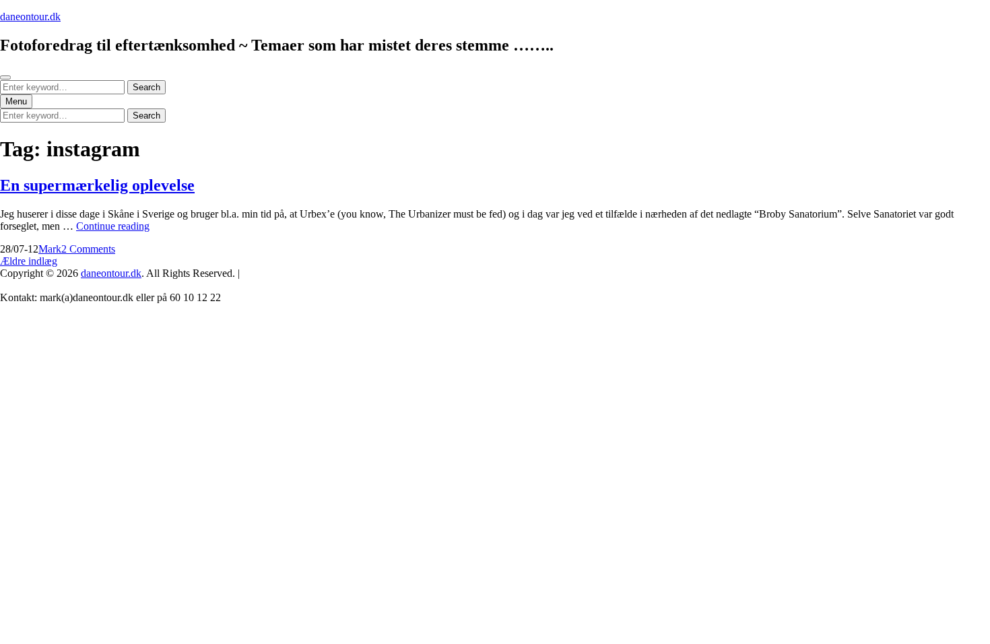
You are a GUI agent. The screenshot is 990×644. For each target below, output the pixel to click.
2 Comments (88, 249)
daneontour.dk (30, 16)
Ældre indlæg (28, 261)
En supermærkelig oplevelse (97, 185)
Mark (49, 249)
